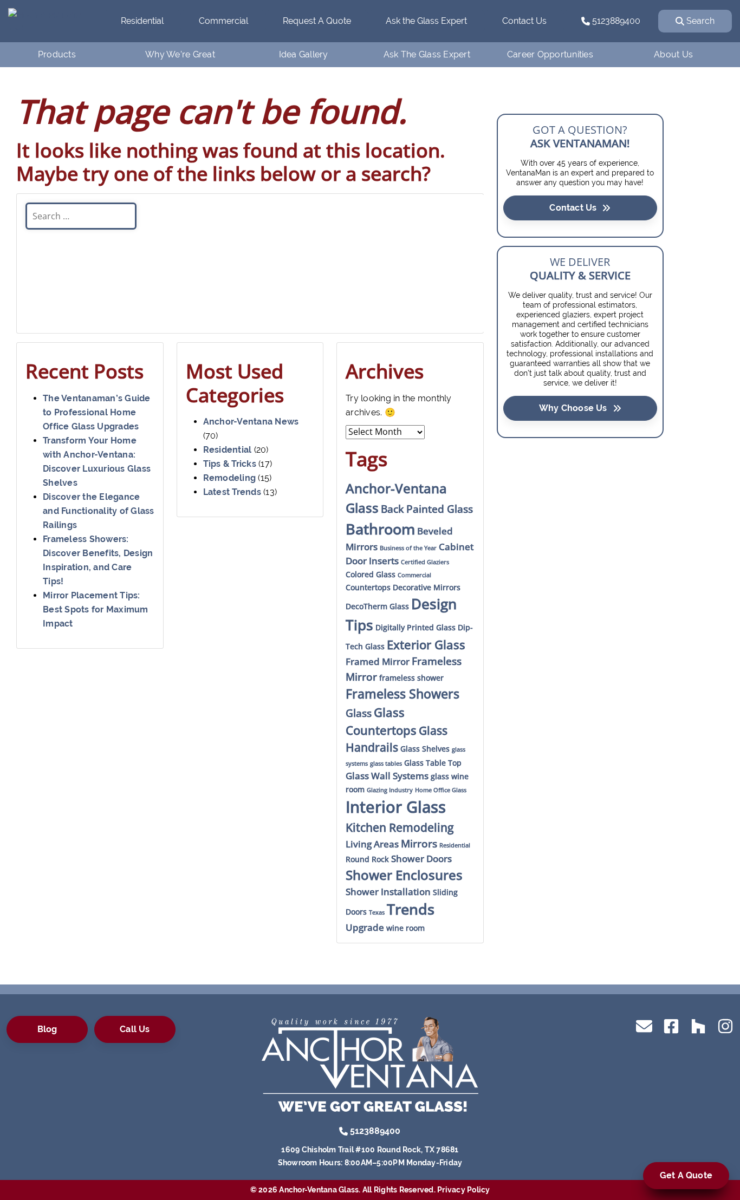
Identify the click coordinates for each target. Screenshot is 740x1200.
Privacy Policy (463, 1189)
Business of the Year (408, 548)
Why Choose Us (573, 408)
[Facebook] (671, 1025)
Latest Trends (232, 492)
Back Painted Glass (427, 509)
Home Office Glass (440, 790)
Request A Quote (317, 21)
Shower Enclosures (404, 875)
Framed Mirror (378, 661)
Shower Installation (388, 891)
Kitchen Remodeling (400, 827)
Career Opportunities (550, 54)
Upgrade (365, 927)
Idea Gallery (303, 54)
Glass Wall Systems (387, 775)
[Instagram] (725, 1025)
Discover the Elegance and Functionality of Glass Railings (98, 511)
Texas (377, 912)
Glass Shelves (425, 749)
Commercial (223, 21)
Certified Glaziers (425, 562)
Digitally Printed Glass (415, 627)
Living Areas (372, 844)
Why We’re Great (180, 54)
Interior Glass (396, 807)
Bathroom (380, 529)
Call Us (135, 1029)
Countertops (368, 587)
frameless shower (411, 678)
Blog (47, 1029)
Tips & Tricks (229, 464)
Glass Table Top (433, 763)
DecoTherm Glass (377, 606)
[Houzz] (698, 1025)
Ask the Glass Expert (426, 21)
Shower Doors (421, 858)
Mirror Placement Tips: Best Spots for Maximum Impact (95, 609)
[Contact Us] (644, 1025)
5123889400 (615, 21)
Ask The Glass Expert (427, 54)
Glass (359, 713)
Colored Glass (370, 574)
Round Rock (367, 859)
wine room (405, 928)
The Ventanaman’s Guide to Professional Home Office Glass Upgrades (97, 412)
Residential (142, 21)
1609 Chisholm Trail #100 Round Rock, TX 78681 (369, 1149)
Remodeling (229, 478)
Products (57, 54)
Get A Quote (686, 1175)
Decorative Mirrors (426, 587)
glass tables (386, 763)
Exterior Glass (426, 644)
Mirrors (419, 844)
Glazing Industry (390, 790)
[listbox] (250, 277)
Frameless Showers (402, 693)
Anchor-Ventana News (251, 421)
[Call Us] (343, 1130)
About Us (673, 54)
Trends (410, 909)
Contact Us (524, 21)
